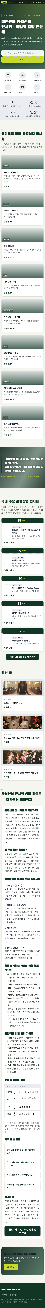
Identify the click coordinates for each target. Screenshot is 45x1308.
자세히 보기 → (9, 542)
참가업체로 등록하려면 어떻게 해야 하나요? (20, 1164)
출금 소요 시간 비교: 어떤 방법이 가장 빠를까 (22, 737)
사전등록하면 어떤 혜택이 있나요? (20, 1174)
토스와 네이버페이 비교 (13, 703)
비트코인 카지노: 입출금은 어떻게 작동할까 (21, 772)
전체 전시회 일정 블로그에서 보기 (22, 657)
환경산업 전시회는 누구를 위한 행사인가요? (21, 1151)
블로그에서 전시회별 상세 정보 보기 (22, 1231)
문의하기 (11, 1267)
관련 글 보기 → (9, 186)
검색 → (22, 59)
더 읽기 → (7, 707)
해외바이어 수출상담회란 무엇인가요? (20, 1186)
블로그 (4, 1295)
